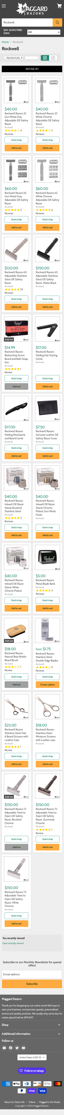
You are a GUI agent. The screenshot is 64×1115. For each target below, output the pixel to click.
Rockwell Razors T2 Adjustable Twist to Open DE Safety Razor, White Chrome (15, 899)
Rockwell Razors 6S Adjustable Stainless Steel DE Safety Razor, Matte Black (47, 277)
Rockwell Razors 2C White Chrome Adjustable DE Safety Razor (47, 119)
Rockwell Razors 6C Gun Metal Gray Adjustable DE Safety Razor (16, 198)
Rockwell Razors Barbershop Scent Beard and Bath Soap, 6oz (16, 357)
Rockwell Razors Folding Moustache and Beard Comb (15, 435)
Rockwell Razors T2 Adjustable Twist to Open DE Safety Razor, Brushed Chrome (15, 816)
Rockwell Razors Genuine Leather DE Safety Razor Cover (47, 435)
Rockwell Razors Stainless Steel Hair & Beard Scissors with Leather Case (16, 735)
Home (5, 42)
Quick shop (16, 139)
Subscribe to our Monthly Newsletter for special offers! (32, 964)
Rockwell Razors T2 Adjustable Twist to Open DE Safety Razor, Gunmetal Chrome (46, 816)
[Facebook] (10, 1047)
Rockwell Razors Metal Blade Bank (45, 582)
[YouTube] (23, 1047)
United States (30, 1057)
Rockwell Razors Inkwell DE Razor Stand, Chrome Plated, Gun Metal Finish (46, 507)
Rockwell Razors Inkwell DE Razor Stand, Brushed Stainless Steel (14, 506)
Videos (31, 1102)
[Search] (57, 22)
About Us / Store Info (14, 1102)
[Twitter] (17, 1047)
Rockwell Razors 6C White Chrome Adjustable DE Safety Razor (47, 198)
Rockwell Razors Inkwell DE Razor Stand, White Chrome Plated (14, 585)
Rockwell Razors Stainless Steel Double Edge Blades (47, 657)
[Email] (4, 1047)
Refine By (32, 69)
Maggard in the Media (49, 1102)
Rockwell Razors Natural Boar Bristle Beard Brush (15, 657)
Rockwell (9, 127)
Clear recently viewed (13, 943)
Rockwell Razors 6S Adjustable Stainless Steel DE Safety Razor (16, 277)
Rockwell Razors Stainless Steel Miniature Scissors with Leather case (46, 735)
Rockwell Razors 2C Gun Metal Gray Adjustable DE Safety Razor (16, 119)
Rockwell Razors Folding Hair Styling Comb (46, 355)
